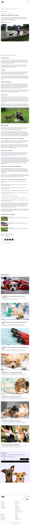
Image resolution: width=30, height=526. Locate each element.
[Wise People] (15, 524)
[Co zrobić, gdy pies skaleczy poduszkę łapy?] (15, 437)
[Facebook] (28, 497)
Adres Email (4, 459)
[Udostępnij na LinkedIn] (8, 240)
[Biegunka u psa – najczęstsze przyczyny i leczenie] (15, 364)
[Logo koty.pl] (27, 499)
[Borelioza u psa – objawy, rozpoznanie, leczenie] (15, 389)
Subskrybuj (24, 459)
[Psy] (2, 2)
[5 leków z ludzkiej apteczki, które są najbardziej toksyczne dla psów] (15, 315)
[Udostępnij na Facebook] (5, 240)
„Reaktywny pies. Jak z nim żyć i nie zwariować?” (9, 155)
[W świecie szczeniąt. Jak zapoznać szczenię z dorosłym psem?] (15, 219)
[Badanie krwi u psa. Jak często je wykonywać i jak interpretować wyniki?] (15, 340)
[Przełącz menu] (28, 2)
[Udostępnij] (13, 240)
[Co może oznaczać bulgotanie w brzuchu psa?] (15, 413)
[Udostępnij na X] (10, 240)
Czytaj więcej (7, 236)
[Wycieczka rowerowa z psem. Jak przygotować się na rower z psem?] (15, 224)
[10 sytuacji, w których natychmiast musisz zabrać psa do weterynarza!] (15, 289)
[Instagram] (25, 497)
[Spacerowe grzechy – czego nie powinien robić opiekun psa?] (15, 229)
